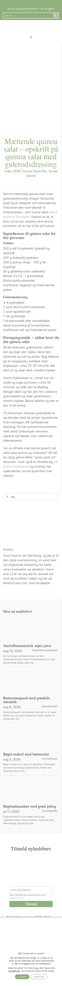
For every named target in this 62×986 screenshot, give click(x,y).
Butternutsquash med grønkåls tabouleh (26, 699)
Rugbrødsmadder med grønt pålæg (29, 806)
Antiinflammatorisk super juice (27, 645)
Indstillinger (39, 977)
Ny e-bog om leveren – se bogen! (31, 8)
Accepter (22, 977)
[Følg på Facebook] (27, 2)
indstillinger (14, 970)
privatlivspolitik (16, 898)
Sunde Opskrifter (35, 171)
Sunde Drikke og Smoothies (44, 650)
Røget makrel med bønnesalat (26, 754)
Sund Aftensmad (49, 706)
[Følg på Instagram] (34, 2)
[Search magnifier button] (56, 15)
